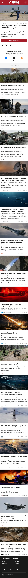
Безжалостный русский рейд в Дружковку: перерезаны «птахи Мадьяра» (13, 363)
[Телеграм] (4, 569)
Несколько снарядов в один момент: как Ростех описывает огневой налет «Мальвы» (13, 86)
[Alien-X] (2, 23)
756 (26, 284)
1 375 (25, 190)
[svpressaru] (2, 373)
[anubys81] (2, 159)
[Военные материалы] (14, 2)
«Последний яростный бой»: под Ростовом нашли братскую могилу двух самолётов (13, 545)
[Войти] (25, 2)
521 (26, 467)
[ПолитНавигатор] (2, 312)
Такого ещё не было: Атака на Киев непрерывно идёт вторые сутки (11, 305)
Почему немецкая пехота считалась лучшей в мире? (13, 148)
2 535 (25, 128)
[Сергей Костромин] (2, 190)
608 (26, 343)
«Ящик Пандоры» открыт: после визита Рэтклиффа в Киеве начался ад (12, 332)
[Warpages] (2, 554)
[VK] (17, 569)
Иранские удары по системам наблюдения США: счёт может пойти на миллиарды (13, 179)
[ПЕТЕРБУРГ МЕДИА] (2, 468)
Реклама (3, 561)
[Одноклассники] (11, 569)
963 (26, 221)
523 (26, 436)
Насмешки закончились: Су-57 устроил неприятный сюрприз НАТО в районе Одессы (12, 242)
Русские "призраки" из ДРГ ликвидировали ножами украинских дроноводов (13, 274)
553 (26, 405)
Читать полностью (14, 40)
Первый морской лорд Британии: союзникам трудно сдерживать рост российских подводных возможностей (12, 394)
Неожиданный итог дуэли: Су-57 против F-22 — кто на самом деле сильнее (14, 457)
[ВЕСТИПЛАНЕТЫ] (2, 254)
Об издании (4, 563)
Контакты (17, 561)
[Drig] (2, 285)
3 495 (25, 97)
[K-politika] (2, 343)
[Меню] (2, 2)
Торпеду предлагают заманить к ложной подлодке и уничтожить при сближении (12, 210)
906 (26, 253)
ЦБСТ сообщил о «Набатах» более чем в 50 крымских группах (13, 117)
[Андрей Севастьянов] (2, 97)
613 (26, 312)
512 (26, 495)
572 (26, 373)
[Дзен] (23, 569)
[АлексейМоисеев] (2, 437)
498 (26, 525)
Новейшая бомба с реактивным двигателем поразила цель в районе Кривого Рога (13, 426)
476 (26, 554)
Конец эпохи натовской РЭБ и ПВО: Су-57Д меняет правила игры (13, 515)
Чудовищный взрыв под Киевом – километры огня (11, 488)
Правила (17, 563)
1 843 (25, 159)
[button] (2, 45)
